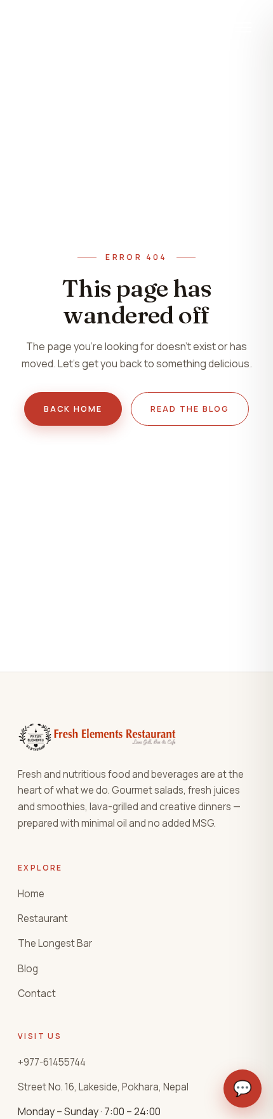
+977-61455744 (52, 1062)
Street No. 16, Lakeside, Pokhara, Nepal (103, 1087)
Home (31, 893)
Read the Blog (189, 409)
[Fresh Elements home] (87, 27)
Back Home (73, 409)
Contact (37, 993)
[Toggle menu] (243, 27)
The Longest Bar (55, 943)
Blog (28, 968)
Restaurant (43, 918)
